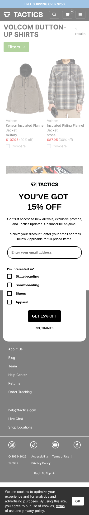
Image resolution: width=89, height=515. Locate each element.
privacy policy (33, 511)
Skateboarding (27, 276)
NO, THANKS (44, 328)
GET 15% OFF (44, 316)
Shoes (21, 293)
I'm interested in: (20, 269)
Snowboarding (27, 285)
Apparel (22, 302)
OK (77, 501)
